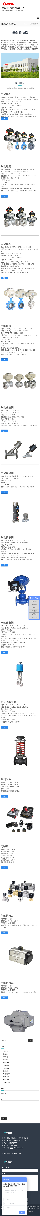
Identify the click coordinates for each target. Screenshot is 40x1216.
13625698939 (18, 1148)
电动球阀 (5, 1060)
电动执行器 (6, 1079)
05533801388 (12, 1145)
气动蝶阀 (5, 1051)
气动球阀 (5, 1057)
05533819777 (12, 1143)
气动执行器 (6, 1077)
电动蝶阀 (5, 1054)
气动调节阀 (6, 1068)
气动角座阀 (6, 1062)
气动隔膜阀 (6, 1065)
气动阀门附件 (6, 1082)
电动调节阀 (6, 1071)
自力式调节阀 (6, 1074)
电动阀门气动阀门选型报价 (13, 8)
